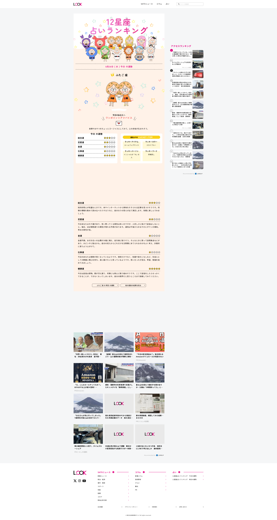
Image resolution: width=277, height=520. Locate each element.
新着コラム (139, 476)
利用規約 (154, 507)
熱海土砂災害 (102, 500)
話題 (99, 493)
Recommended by (150, 455)
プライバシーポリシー (131, 507)
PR (136, 490)
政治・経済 (101, 479)
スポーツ (101, 486)
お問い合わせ (183, 507)
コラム (159, 3)
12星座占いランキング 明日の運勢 (184, 479)
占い (167, 3)
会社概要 (100, 507)
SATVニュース (147, 3)
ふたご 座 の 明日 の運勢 (105, 285)
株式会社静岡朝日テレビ (133, 515)
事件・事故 (101, 483)
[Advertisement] (119, 183)
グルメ (137, 483)
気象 (99, 490)
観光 (136, 486)
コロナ (100, 497)
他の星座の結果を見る (133, 285)
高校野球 (138, 479)
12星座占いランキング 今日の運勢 (184, 476)
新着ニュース (102, 476)
